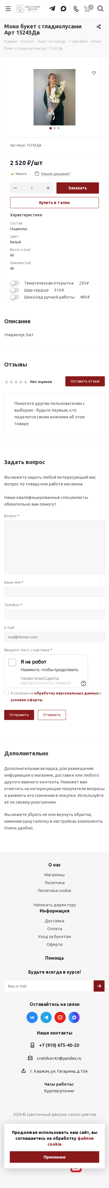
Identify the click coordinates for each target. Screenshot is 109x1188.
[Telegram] (50, 5)
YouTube (60, 1017)
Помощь (54, 957)
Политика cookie (54, 890)
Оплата (54, 928)
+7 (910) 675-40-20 (59, 1045)
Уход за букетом (54, 936)
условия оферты (26, 700)
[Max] (62, 5)
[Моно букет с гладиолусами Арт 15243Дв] (54, 97)
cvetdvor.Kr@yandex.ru (59, 1058)
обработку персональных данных (66, 693)
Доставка (54, 920)
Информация (55, 910)
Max (74, 1017)
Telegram (46, 1017)
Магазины (54, 874)
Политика (55, 882)
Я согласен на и (56, 696)
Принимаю (55, 1157)
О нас (54, 864)
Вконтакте (32, 1017)
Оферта (54, 944)
